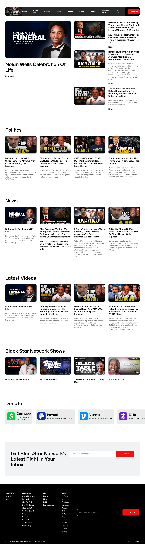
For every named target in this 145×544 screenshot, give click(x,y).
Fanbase (65, 514)
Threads (65, 508)
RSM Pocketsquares (48, 503)
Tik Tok (64, 520)
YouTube (65, 496)
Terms (137, 541)
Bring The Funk (27, 502)
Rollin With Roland (28, 505)
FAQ (7, 499)
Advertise (9, 496)
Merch (45, 499)
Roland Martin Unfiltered (26, 518)
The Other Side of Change (28, 512)
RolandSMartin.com (28, 496)
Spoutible (65, 523)
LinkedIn (65, 526)
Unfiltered (25, 499)
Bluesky (64, 532)
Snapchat (65, 517)
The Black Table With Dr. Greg (27, 524)
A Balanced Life (27, 508)
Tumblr (64, 529)
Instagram (65, 505)
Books (45, 496)
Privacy (129, 541)
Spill (63, 511)
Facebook (65, 502)
